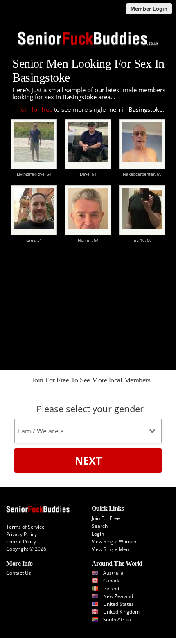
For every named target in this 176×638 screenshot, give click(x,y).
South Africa (117, 619)
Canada (112, 580)
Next (88, 460)
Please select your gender (90, 408)
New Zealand (118, 596)
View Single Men (110, 549)
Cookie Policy (21, 541)
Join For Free (106, 518)
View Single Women (114, 541)
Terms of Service (25, 526)
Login (98, 533)
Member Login (149, 9)
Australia (113, 572)
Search (100, 525)
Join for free (35, 109)
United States (118, 603)
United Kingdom (121, 611)
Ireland (111, 588)
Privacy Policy (21, 534)
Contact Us (18, 572)
